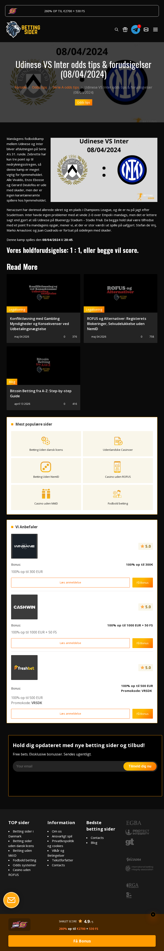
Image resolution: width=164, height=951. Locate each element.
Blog (12, 382)
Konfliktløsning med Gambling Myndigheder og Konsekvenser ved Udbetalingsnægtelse (39, 323)
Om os (57, 831)
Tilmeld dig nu (140, 766)
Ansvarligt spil (62, 836)
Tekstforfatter (62, 860)
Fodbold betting (24, 860)
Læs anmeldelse (70, 582)
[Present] (125, 29)
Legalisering (17, 309)
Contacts (58, 865)
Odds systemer (24, 865)
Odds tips (39, 87)
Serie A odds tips (66, 87)
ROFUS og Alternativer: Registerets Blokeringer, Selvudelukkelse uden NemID (116, 323)
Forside (20, 87)
